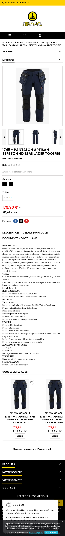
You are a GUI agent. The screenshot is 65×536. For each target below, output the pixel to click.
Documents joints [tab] (15, 238)
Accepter (51, 532)
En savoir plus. (36, 532)
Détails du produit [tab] (35, 232)
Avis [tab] (35, 238)
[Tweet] (21, 221)
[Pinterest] (26, 221)
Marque (6, 158)
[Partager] (15, 221)
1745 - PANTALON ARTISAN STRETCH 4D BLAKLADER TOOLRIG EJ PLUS (20, 419)
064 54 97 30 (22, 2)
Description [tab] (10, 232)
